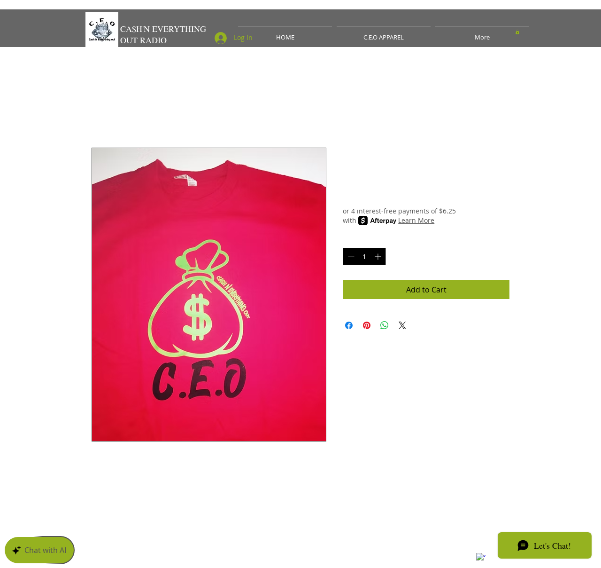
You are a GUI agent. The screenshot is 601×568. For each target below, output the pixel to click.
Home (102, 114)
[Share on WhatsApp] (384, 325)
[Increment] (379, 256)
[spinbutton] (364, 256)
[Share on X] (402, 325)
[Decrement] (350, 256)
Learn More (416, 220)
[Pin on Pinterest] (366, 325)
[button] (517, 32)
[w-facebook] (480, 557)
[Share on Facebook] (348, 325)
